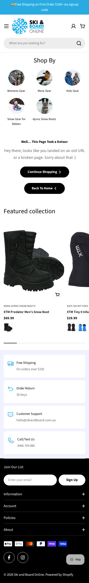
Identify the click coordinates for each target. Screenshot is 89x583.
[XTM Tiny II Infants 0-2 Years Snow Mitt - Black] (71, 327)
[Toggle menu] (6, 26)
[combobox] (44, 43)
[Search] (79, 43)
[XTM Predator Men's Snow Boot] (34, 261)
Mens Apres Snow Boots (20, 306)
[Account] (73, 26)
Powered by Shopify (59, 574)
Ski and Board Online (29, 574)
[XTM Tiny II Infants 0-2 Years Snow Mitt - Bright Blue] (82, 327)
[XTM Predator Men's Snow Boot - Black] (8, 327)
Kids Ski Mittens (77, 306)
